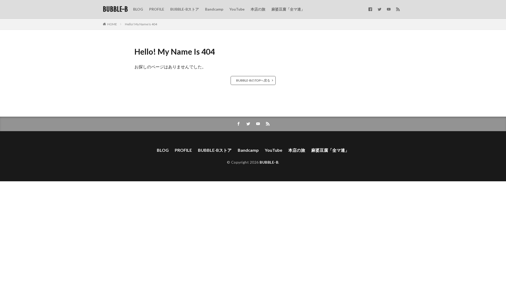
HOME (112, 24)
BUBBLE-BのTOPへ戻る (253, 80)
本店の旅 (258, 9)
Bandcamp (214, 9)
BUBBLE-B (115, 9)
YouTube (237, 9)
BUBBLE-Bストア (184, 9)
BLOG (138, 9)
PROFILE (156, 9)
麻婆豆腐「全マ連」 (288, 9)
